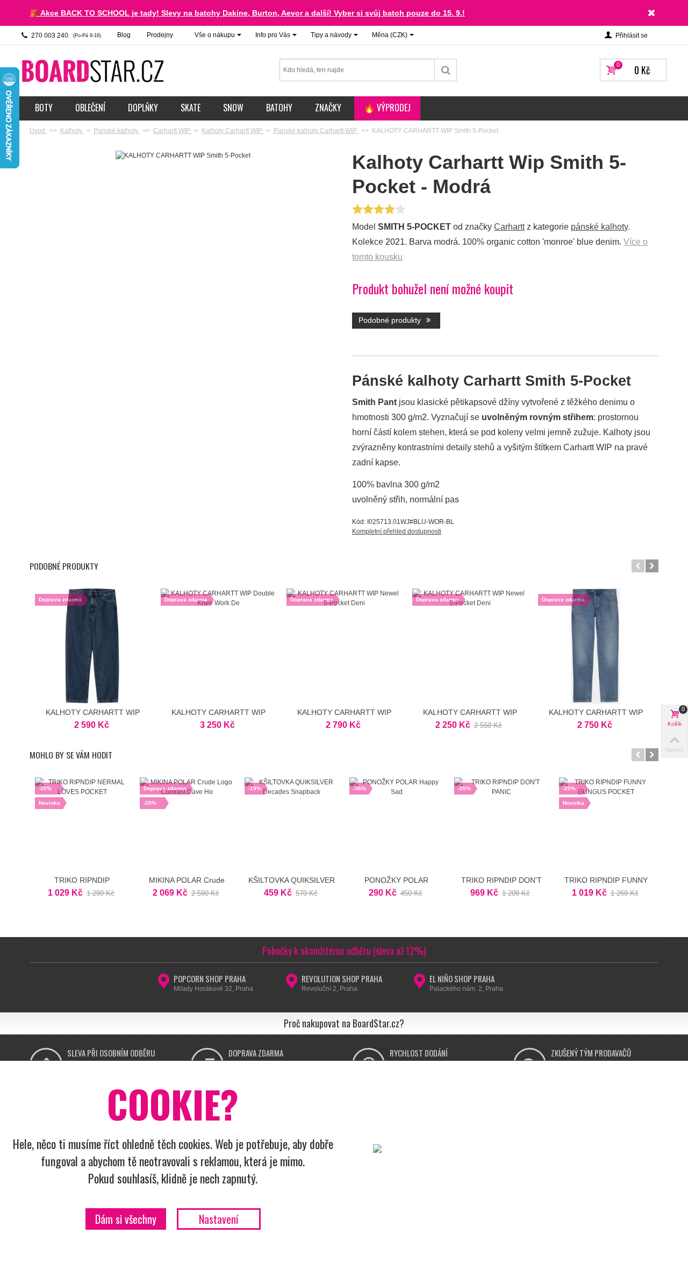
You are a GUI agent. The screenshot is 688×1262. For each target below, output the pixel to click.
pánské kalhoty (599, 226)
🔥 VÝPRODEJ (387, 107)
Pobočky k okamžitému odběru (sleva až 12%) (344, 951)
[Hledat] (446, 70)
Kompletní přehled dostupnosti (396, 531)
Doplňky (143, 107)
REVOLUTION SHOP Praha (342, 978)
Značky (328, 107)
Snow (233, 107)
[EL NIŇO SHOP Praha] (419, 984)
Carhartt (509, 226)
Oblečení (90, 107)
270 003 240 (65, 35)
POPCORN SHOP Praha (210, 978)
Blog (124, 35)
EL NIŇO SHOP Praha (461, 978)
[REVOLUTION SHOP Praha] (291, 984)
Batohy (279, 107)
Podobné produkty (391, 320)
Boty (44, 107)
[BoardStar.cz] (94, 70)
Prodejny (160, 35)
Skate (190, 107)
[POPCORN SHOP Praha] (163, 984)
